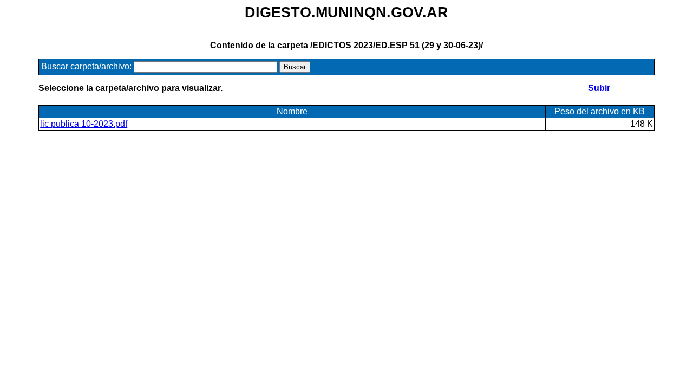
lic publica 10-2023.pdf (83, 123)
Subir (599, 88)
